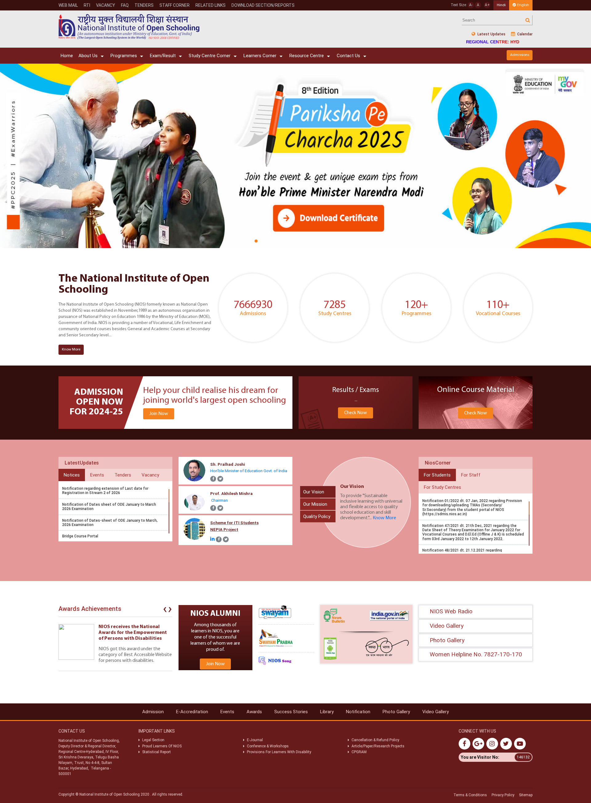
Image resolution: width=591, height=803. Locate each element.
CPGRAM (360, 752)
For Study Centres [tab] (442, 487)
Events (227, 711)
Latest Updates (490, 34)
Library (327, 711)
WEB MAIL (68, 5)
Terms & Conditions (470, 795)
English (523, 5)
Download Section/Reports (263, 5)
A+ (487, 5)
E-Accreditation (192, 711)
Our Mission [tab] (315, 504)
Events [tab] (97, 475)
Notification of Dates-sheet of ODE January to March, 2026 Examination (110, 522)
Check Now (355, 412)
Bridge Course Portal (80, 536)
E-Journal (255, 740)
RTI (87, 5)
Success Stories (291, 711)
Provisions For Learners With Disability (279, 752)
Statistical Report (156, 752)
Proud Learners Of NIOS (162, 746)
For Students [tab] (437, 475)
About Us (88, 55)
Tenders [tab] (123, 475)
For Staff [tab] (470, 475)
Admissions (519, 55)
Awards (254, 711)
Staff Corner (174, 5)
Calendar (524, 34)
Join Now (158, 413)
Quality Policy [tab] (316, 516)
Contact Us (348, 55)
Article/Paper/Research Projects (378, 746)
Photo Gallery (396, 711)
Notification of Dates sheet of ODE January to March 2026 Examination (109, 506)
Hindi (501, 5)
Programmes (124, 55)
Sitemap (526, 795)
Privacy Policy (503, 795)
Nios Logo (129, 26)
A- (470, 5)
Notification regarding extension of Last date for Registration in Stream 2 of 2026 (105, 490)
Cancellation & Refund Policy (375, 740)
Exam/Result (163, 55)
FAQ (125, 5)
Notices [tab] (72, 475)
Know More (71, 349)
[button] (251, 241)
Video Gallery (435, 711)
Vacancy (105, 5)
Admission (153, 711)
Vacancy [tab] (150, 475)
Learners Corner (259, 55)
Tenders (144, 5)
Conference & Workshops (268, 746)
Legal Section (153, 740)
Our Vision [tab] (313, 492)
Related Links (210, 5)
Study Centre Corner (210, 55)
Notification (358, 711)
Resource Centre (306, 55)
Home (67, 55)
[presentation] (165, 610)
